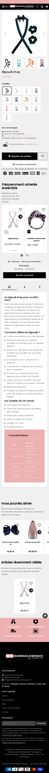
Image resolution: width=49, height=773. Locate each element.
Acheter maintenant (26, 164)
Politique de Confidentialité (19, 752)
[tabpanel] (19, 63)
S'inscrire (41, 723)
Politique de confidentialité (12, 735)
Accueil (5, 696)
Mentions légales (27, 754)
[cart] (46, 6)
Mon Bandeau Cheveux (18, 764)
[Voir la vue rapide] (17, 532)
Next (44, 34)
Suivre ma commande (13, 675)
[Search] (42, 6)
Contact (5, 712)
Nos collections (8, 700)
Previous (5, 34)
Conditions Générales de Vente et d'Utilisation (24, 749)
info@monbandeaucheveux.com (18, 680)
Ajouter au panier (24, 275)
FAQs (4, 704)
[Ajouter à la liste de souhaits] (17, 525)
